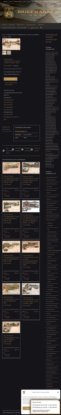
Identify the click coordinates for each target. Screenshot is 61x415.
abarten (49, 53)
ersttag (49, 93)
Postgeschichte (52, 368)
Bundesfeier (50, 78)
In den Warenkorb (10, 79)
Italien (49, 313)
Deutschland (8, 105)
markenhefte (50, 123)
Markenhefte (52, 267)
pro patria (49, 133)
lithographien (8, 117)
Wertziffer (49, 160)
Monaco (49, 360)
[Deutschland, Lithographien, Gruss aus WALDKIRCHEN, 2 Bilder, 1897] (11, 168)
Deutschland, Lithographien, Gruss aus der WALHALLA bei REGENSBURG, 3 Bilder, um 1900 (31, 219)
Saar (49, 271)
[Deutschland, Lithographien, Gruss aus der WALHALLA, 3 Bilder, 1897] (31, 168)
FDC (54, 93)
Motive (49, 126)
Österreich (50, 166)
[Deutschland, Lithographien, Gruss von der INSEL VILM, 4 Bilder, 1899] (31, 289)
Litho (48, 114)
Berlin (48, 71)
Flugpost (49, 96)
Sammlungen (51, 372)
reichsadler (50, 136)
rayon (56, 133)
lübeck (15, 117)
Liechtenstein (51, 111)
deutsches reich (51, 87)
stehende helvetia (52, 148)
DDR (49, 244)
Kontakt (17, 412)
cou (48, 84)
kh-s (56, 108)
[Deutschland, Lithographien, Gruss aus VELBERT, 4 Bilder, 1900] (11, 327)
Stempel (50, 285)
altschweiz (50, 59)
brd (48, 75)
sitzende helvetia (52, 145)
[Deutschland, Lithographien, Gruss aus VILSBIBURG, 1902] (11, 289)
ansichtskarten (51, 65)
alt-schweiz (50, 56)
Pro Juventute (51, 129)
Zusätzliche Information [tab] (6, 128)
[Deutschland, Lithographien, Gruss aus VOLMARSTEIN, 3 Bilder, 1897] (11, 247)
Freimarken (50, 102)
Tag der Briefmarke (50, 152)
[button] (58, 392)
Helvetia (49, 105)
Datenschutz (10, 412)
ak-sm (55, 53)
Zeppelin (50, 289)
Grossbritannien (52, 305)
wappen (54, 157)
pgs (54, 126)
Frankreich (50, 301)
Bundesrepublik (53, 240)
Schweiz (49, 376)
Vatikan (49, 380)
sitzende (49, 142)
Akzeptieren (28, 408)
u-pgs (48, 157)
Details (17, 190)
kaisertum (50, 108)
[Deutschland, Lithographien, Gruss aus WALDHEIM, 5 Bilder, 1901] (11, 206)
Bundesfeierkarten (53, 216)
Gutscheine (50, 309)
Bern (53, 71)
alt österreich (50, 62)
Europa (49, 293)
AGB (4, 412)
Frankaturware (51, 99)
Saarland (50, 275)
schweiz (49, 139)
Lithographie (50, 117)
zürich (48, 163)
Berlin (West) (52, 236)
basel (48, 68)
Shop (4, 34)
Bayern (54, 68)
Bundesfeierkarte (52, 81)
